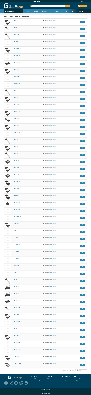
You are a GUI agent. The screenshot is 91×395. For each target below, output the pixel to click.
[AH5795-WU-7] (8, 330)
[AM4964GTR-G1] (8, 106)
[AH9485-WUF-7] (8, 288)
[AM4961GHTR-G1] (8, 302)
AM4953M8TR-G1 (17, 55)
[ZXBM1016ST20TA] (8, 134)
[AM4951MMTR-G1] (8, 218)
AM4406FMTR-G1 (17, 181)
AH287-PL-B (16, 153)
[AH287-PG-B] (8, 36)
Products (35, 11)
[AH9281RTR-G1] (8, 113)
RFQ (73, 11)
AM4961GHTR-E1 (17, 62)
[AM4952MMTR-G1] (8, 50)
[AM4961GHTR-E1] (8, 64)
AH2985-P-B (16, 27)
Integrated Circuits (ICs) (15, 14)
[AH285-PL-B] (8, 22)
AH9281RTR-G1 (17, 111)
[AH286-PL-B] (8, 148)
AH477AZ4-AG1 (17, 307)
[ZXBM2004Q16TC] (8, 274)
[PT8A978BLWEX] (8, 246)
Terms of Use (50, 382)
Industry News (64, 380)
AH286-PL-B (16, 146)
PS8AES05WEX (17, 265)
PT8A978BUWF (17, 258)
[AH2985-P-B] (8, 29)
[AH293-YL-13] (8, 316)
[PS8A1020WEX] (8, 85)
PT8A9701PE (16, 251)
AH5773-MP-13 (17, 41)
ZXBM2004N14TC (17, 230)
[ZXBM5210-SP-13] (8, 120)
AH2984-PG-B (16, 90)
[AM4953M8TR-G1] (8, 57)
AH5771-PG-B (16, 279)
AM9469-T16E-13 (17, 321)
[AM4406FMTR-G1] (8, 183)
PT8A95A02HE (16, 237)
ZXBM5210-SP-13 (17, 118)
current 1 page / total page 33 (68, 370)
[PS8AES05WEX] (8, 267)
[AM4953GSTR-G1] (8, 204)
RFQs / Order (83, 6)
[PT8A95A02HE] (8, 239)
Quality (62, 378)
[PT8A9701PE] (8, 253)
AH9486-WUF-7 (17, 293)
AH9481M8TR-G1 (17, 209)
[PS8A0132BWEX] (8, 78)
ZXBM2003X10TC (17, 356)
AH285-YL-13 (16, 188)
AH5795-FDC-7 (17, 160)
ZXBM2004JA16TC (17, 363)
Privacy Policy (50, 384)
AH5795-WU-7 (16, 328)
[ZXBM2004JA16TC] (8, 365)
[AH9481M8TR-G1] (8, 211)
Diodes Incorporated (52, 20)
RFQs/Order (67, 1)
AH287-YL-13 (16, 167)
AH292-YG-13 (16, 69)
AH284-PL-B (16, 139)
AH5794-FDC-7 (17, 174)
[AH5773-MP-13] (8, 43)
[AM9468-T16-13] (8, 344)
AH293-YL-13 (16, 314)
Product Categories (36, 380)
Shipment (49, 378)
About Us (81, 11)
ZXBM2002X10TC (17, 223)
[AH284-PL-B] (8, 141)
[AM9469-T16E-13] (8, 323)
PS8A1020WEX (17, 83)
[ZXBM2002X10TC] (8, 225)
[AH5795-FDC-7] (8, 162)
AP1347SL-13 (16, 195)
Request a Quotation (79, 378)
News (65, 11)
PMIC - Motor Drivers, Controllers (27, 14)
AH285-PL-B (16, 20)
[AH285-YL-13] (8, 190)
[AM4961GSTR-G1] (8, 351)
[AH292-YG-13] (8, 71)
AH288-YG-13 (16, 335)
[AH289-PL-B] (8, 99)
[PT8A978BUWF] (8, 260)
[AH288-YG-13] (8, 337)
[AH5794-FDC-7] (8, 176)
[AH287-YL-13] (8, 169)
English (84, 1)
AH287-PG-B (16, 34)
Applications (56, 11)
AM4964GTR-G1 (17, 104)
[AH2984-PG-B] (8, 92)
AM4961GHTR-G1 (17, 300)
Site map (63, 382)
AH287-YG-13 (16, 125)
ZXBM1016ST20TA (17, 132)
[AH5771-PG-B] (8, 281)
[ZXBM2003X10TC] (8, 358)
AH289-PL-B (16, 97)
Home (27, 11)
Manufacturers (45, 11)
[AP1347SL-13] (8, 197)
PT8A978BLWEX (17, 244)
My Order (76, 380)
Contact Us (74, 1)
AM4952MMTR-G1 (17, 48)
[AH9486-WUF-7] (8, 295)
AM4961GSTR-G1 (17, 349)
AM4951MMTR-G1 (17, 216)
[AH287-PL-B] (8, 155)
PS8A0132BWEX (17, 76)
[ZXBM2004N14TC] (8, 232)
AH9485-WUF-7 (17, 286)
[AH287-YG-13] (8, 127)
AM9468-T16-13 (17, 342)
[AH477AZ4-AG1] (8, 309)
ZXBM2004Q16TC (17, 272)
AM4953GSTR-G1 (17, 202)
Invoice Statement (51, 380)
